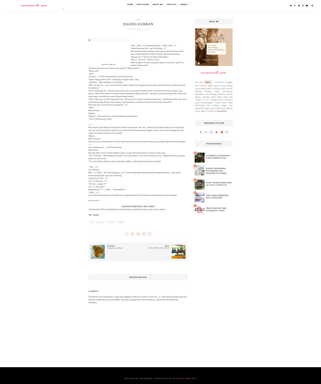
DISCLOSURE (143, 4)
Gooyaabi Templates (185, 378)
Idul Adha (111, 222)
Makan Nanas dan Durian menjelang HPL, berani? (216, 209)
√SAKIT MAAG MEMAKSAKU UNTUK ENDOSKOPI (217, 196)
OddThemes (145, 378)
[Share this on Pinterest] (138, 234)
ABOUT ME (158, 4)
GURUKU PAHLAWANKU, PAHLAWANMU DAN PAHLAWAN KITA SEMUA (216, 170)
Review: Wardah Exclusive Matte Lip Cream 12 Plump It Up (219, 183)
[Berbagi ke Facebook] (127, 234)
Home (130, 4)
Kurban (121, 222)
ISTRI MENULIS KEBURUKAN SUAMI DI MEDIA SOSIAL (217, 156)
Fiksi (138, 19)
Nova (208, 82)
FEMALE (183, 4)
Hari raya (100, 222)
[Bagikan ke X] (132, 234)
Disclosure (222, 111)
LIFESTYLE (171, 4)
